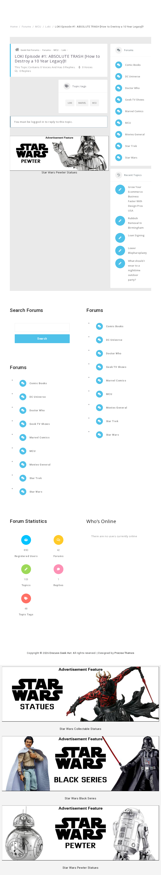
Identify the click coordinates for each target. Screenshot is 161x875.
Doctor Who (132, 88)
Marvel (82, 103)
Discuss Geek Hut (60, 652)
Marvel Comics (133, 111)
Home (13, 26)
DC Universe (132, 76)
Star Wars (130, 157)
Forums (26, 26)
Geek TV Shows (134, 99)
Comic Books (132, 65)
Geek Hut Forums (30, 50)
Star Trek (130, 146)
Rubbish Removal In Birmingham (136, 222)
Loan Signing (136, 235)
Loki (48, 26)
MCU (38, 26)
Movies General (134, 134)
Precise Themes (124, 652)
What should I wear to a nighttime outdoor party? (136, 270)
